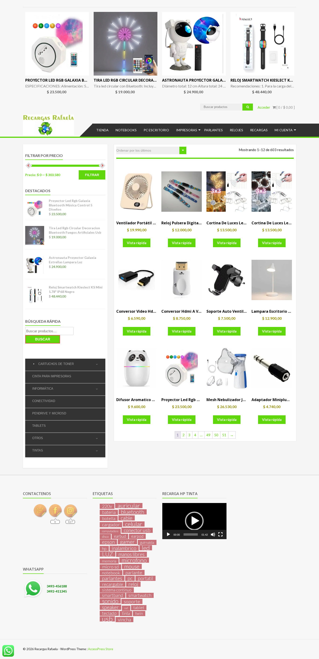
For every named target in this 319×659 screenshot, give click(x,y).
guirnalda (147, 542)
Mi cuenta (284, 130)
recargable (112, 584)
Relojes (236, 130)
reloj (133, 584)
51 (224, 435)
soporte (132, 601)
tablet (138, 607)
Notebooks (126, 130)
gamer (127, 541)
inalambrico (124, 548)
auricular (128, 505)
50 (216, 435)
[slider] (191, 534)
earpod (137, 536)
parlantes (112, 578)
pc (130, 578)
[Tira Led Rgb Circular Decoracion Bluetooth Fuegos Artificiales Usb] (125, 44)
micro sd (110, 566)
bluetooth (132, 511)
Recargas (259, 130)
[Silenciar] (213, 534)
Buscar (42, 339)
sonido (110, 601)
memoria (109, 561)
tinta (126, 613)
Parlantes (213, 130)
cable (126, 517)
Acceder (264, 107)
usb (107, 618)
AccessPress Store (100, 649)
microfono (134, 560)
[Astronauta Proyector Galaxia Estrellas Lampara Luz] (194, 44)
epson (108, 542)
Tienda (102, 130)
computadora (110, 531)
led (146, 547)
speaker (110, 607)
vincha (124, 619)
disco (105, 536)
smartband (112, 595)
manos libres (131, 554)
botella (108, 518)
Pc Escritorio (156, 130)
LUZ (107, 554)
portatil (145, 578)
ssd (126, 608)
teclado (109, 613)
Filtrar (92, 175)
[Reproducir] (168, 534)
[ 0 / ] (285, 107)
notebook (111, 572)
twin (139, 613)
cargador (111, 524)
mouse (131, 566)
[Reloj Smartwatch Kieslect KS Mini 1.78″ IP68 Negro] (262, 44)
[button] (194, 521)
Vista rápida (136, 243)
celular (133, 524)
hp (104, 548)
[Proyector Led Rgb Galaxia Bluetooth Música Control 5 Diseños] (57, 44)
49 (208, 435)
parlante (133, 572)
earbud (120, 536)
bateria (109, 512)
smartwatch (139, 595)
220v (107, 506)
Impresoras (186, 130)
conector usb (137, 530)
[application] (194, 521)
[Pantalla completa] (220, 534)
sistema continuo (116, 589)
